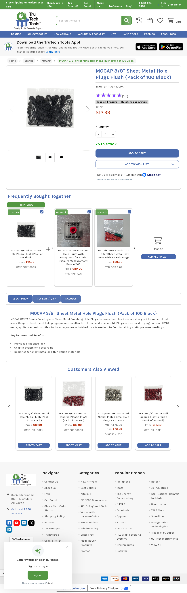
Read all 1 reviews (107, 102)
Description (20, 298)
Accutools (123, 510)
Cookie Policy (52, 540)
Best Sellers (88, 487)
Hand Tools (130, 34)
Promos (149, 34)
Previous (12, 109)
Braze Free (87, 534)
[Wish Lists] (161, 20)
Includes (71, 298)
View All (156, 545)
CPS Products (125, 545)
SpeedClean (158, 516)
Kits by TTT (87, 493)
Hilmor (121, 522)
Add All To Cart (158, 256)
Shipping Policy (54, 516)
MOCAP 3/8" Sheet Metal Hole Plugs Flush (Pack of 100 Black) (26, 254)
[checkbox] (41, 211)
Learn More (53, 51)
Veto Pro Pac (124, 528)
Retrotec (122, 551)
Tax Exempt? (73, 4)
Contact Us (51, 481)
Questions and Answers (134, 102)
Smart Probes (89, 522)
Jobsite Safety (89, 528)
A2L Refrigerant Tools (94, 506)
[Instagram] (24, 523)
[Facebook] (9, 523)
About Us (100, 4)
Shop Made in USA (55, 4)
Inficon (155, 481)
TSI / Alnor (157, 510)
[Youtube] (17, 523)
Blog (129, 6)
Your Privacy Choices (104, 588)
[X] (31, 523)
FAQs (47, 493)
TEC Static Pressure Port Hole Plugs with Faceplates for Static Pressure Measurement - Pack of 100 (73, 257)
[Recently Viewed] (140, 20)
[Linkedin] (9, 529)
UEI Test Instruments (164, 538)
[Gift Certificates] (150, 20)
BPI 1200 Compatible (94, 500)
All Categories (37, 34)
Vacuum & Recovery (91, 34)
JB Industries (159, 487)
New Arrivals (63, 34)
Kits (113, 34)
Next (87, 109)
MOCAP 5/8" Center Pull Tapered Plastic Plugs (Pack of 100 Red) (74, 417)
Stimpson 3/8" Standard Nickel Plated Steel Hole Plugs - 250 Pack (113, 417)
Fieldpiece (123, 481)
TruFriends (115, 6)
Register (175, 4)
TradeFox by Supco (163, 532)
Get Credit (87, 4)
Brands (16, 34)
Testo (120, 487)
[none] (49, 109)
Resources (168, 34)
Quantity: (102, 127)
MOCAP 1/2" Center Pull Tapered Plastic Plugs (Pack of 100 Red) (153, 417)
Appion (121, 516)
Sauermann (158, 504)
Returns (49, 522)
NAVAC (121, 504)
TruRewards (51, 534)
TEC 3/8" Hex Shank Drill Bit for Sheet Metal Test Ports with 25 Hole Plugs (113, 254)
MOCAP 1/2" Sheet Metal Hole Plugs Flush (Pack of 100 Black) (33, 417)
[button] (137, 164)
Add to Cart (34, 445)
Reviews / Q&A (46, 298)
